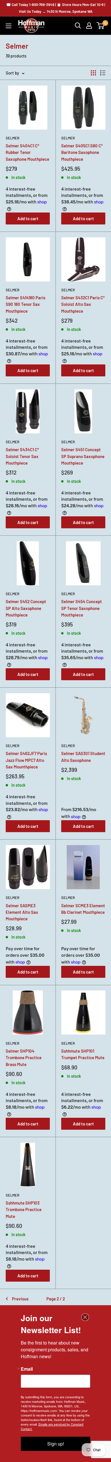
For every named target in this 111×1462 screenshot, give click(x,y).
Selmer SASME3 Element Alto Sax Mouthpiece (22, 912)
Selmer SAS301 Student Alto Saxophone (83, 756)
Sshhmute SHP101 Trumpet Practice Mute (82, 1054)
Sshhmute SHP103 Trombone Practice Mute (24, 1209)
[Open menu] (8, 26)
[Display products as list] (102, 72)
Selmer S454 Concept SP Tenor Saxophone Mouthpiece (81, 608)
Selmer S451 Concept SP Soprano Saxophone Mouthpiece (82, 456)
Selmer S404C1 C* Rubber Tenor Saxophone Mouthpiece (27, 152)
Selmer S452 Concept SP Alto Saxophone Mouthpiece (26, 608)
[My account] (89, 25)
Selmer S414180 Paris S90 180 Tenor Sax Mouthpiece (25, 304)
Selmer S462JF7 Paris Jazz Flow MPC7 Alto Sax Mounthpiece (26, 760)
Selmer (12, 138)
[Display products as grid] (93, 72)
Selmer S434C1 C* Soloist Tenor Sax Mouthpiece (22, 456)
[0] (100, 25)
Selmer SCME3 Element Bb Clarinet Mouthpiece (83, 909)
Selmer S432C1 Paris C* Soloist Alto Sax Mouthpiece (83, 304)
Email (27, 1369)
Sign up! (55, 1443)
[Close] (85, 1317)
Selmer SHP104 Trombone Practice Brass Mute (24, 1057)
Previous (20, 1298)
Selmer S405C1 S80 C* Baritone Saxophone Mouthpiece (82, 152)
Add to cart (27, 218)
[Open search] (78, 25)
